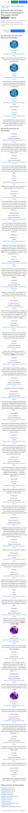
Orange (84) (6, 485)
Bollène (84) (6, 546)
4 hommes (13, 18)
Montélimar (4, 789)
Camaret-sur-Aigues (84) (7, 263)
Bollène (3, 798)
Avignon (3, 787)
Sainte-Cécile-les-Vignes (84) (9, 286)
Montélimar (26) (7, 502)
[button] (5, 2)
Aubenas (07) (7, 680)
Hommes (6, 31)
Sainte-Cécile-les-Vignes (8, 806)
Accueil (3, 6)
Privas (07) (7, 307)
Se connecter (22, 2)
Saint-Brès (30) (11, 347)
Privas (3, 799)
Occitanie (18, 347)
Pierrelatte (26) (7, 54)
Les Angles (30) (11, 524)
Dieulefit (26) (7, 658)
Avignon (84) (6, 140)
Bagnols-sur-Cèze (6, 796)
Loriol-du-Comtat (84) (8, 327)
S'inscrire (14, 2)
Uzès (2, 805)
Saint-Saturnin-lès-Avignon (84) (10, 640)
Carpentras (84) (6, 162)
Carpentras (4, 791)
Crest (3, 801)
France (8, 6)
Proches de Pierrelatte (18, 31)
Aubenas (3, 793)
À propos (22, 810)
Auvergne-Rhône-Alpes (17, 6)
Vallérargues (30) (11, 384)
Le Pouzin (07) (7, 720)
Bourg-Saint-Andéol (6, 803)
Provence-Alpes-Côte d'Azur (17, 140)
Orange (3, 794)
